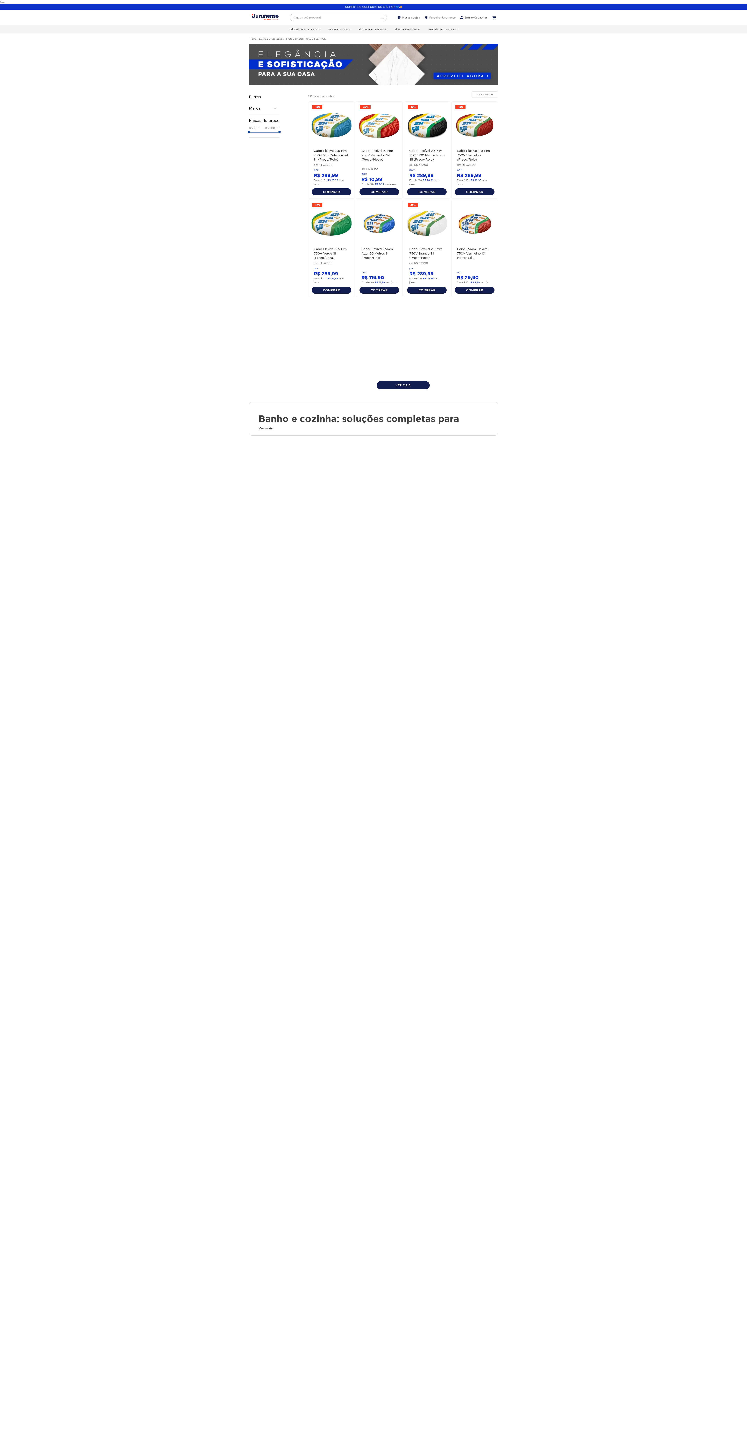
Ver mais (266, 428)
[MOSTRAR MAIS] (403, 385)
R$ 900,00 (271, 127)
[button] (264, 108)
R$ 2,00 (254, 127)
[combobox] (338, 17)
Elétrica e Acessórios (271, 39)
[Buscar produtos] (382, 17)
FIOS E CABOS (295, 39)
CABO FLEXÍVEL (316, 39)
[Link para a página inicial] (253, 38)
